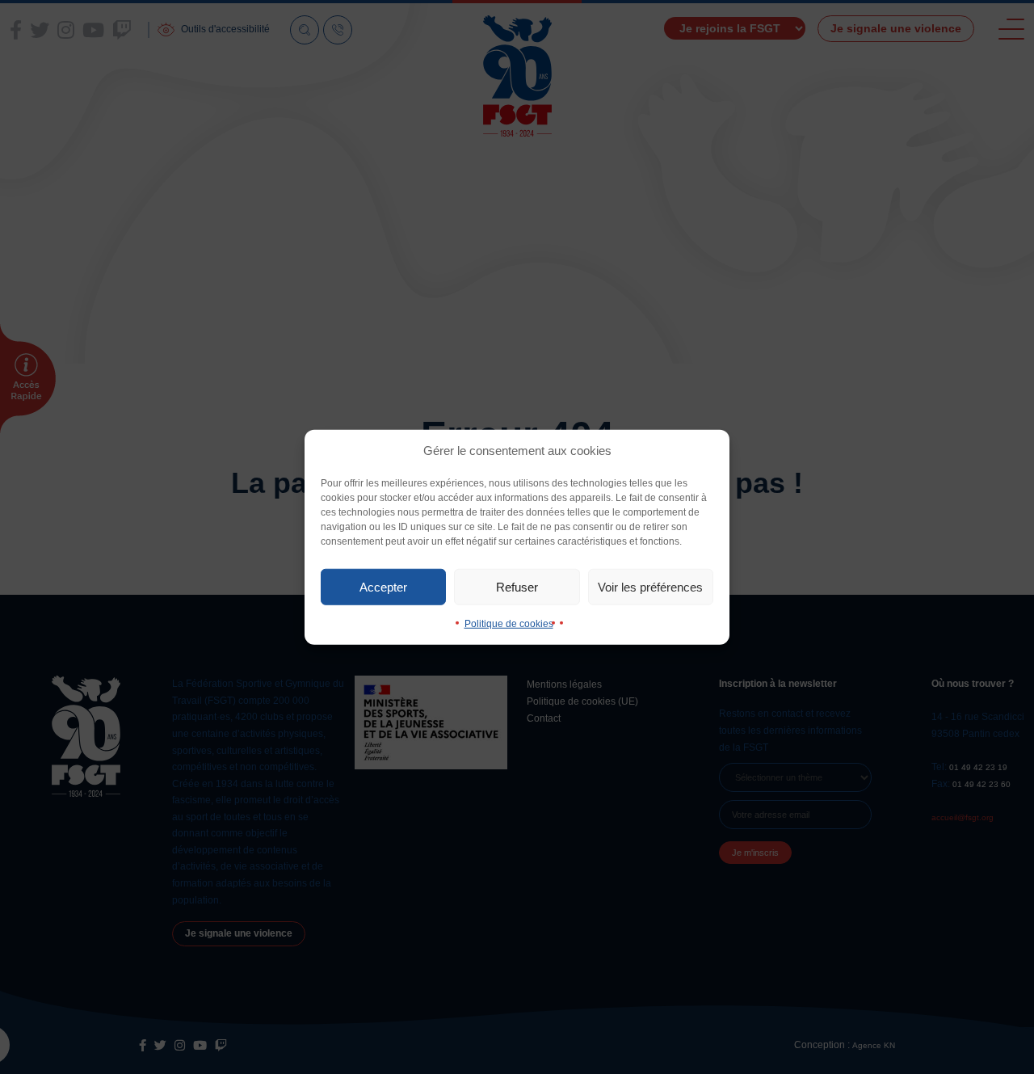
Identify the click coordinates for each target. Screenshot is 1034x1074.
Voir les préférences (650, 586)
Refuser (517, 586)
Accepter (383, 586)
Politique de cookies (508, 624)
